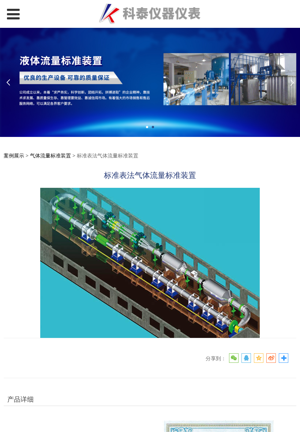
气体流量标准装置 (50, 155)
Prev (8, 82)
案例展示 (14, 155)
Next (292, 82)
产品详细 (20, 399)
